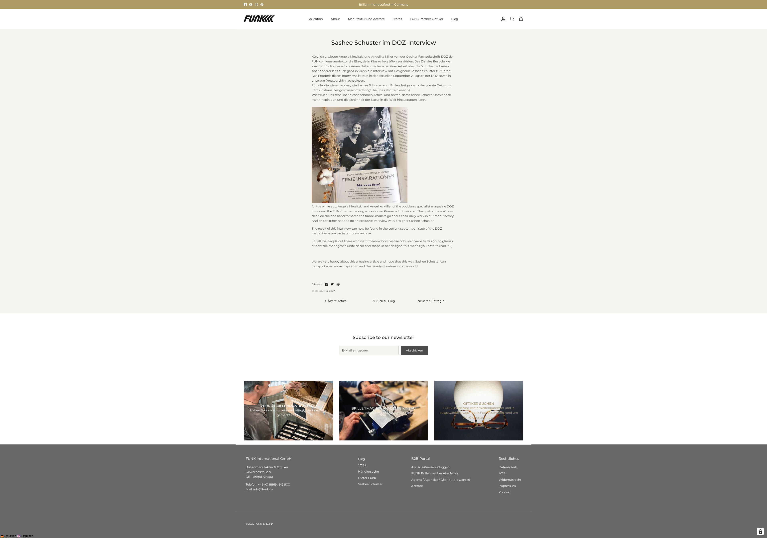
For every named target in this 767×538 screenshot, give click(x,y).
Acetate (417, 486)
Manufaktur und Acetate (366, 19)
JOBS (362, 465)
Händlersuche (368, 471)
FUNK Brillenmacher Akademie (434, 473)
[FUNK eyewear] (259, 19)
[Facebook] (245, 4)
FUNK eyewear (264, 523)
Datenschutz (508, 467)
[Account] (502, 19)
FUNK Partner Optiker (426, 19)
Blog (454, 19)
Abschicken (414, 350)
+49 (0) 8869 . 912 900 (274, 484)
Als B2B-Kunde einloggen (430, 467)
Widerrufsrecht (510, 480)
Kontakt (505, 492)
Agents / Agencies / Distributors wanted (440, 480)
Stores (347, 4)
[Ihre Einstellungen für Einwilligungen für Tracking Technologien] (760, 531)
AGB (502, 473)
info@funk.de (263, 489)
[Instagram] (256, 4)
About (335, 19)
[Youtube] (250, 4)
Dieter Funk (367, 478)
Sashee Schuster (370, 484)
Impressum (507, 486)
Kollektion (315, 19)
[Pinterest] (261, 4)
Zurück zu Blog (383, 301)
